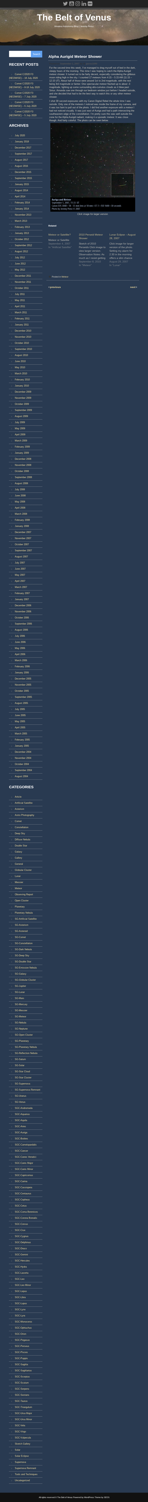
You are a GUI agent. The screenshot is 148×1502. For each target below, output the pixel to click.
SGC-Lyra (20, 1315)
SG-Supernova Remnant (27, 1089)
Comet (18, 821)
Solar (17, 1450)
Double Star (21, 845)
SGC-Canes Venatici (25, 1157)
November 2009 (23, 398)
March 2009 (21, 440)
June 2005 (20, 715)
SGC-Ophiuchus (23, 1327)
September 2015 (23, 178)
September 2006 (23, 623)
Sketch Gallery (22, 1443)
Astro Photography (24, 815)
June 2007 (20, 568)
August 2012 (21, 251)
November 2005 (23, 684)
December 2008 (23, 459)
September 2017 (23, 153)
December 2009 (23, 391)
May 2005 (20, 721)
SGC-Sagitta (21, 1364)
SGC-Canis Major (24, 1163)
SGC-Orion (20, 1334)
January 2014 (22, 208)
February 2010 (22, 379)
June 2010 (20, 361)
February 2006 (22, 666)
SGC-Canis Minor (24, 1169)
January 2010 (22, 385)
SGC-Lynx (20, 1309)
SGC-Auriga (21, 1132)
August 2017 (21, 160)
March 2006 (21, 660)
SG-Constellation (23, 943)
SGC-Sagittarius (23, 1370)
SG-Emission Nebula (26, 967)
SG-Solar (19, 1065)
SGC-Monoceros (23, 1321)
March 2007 (21, 587)
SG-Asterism (21, 925)
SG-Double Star (23, 961)
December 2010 (23, 330)
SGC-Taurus (21, 1401)
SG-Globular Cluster (25, 980)
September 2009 (23, 410)
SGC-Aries (20, 1126)
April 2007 (20, 581)
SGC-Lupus (21, 1303)
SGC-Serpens (22, 1388)
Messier (19, 882)
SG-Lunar (20, 992)
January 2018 (22, 141)
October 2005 (22, 691)
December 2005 (23, 678)
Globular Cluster (23, 870)
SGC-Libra (20, 1297)
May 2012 (20, 269)
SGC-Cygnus (22, 1236)
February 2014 (22, 202)
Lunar (18, 876)
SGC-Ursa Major (23, 1413)
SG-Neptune (21, 1028)
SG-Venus (20, 1102)
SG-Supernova (22, 1083)
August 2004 (21, 776)
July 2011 (20, 294)
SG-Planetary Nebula (26, 1047)
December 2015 (23, 172)
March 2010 (21, 373)
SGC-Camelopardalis (26, 1144)
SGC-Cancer (21, 1150)
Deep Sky (20, 833)
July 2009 (20, 422)
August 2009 (21, 416)
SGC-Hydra (21, 1266)
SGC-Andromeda (23, 1108)
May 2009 (20, 428)
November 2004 (23, 758)
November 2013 (23, 214)
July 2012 (20, 257)
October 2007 (22, 544)
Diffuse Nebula (22, 839)
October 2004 (22, 764)
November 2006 (23, 611)
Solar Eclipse (22, 1456)
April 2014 (20, 196)
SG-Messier (21, 1010)
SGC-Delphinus (23, 1242)
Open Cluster (22, 900)
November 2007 (23, 538)
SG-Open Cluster (24, 1034)
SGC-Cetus (21, 1205)
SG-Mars (19, 998)
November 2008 (23, 465)
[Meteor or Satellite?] (63, 240)
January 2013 (22, 233)
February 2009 (22, 446)
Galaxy (18, 851)
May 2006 (20, 648)
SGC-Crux (20, 1230)
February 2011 (22, 318)
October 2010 (22, 343)
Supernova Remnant (25, 1468)
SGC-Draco (21, 1248)
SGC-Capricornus (24, 1175)
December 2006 (23, 605)
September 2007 (23, 550)
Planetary (20, 906)
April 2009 (20, 434)
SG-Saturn (20, 1059)
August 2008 (21, 483)
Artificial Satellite (23, 803)
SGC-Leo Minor (23, 1285)
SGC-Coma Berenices (26, 1211)
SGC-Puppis (21, 1358)
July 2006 (20, 636)
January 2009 (22, 452)
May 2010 (20, 367)
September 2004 (23, 770)
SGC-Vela (20, 1425)
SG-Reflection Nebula (26, 1053)
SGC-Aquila (21, 1120)
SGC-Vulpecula (23, 1437)
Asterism (19, 809)
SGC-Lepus (21, 1291)
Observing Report (24, 894)
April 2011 (20, 306)
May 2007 (20, 575)
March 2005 (21, 733)
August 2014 (21, 190)
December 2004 (23, 752)
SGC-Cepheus (22, 1199)
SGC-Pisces (21, 1352)
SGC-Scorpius (22, 1376)
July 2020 (20, 135)
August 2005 (21, 703)
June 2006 (20, 642)
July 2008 (20, 489)
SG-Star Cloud (22, 1071)
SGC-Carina (21, 1181)
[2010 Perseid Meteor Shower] (94, 249)
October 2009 (22, 404)
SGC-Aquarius (22, 1114)
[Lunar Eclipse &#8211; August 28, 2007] (124, 249)
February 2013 (22, 227)
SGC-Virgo (20, 1431)
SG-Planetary (22, 1041)
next (133, 287)
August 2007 (21, 556)
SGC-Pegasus (22, 1340)
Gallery (18, 857)
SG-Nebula (20, 1022)
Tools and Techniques (26, 1474)
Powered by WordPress (83, 1497)
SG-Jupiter (20, 986)
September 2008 (23, 477)
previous (55, 287)
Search (36, 54)
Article (18, 796)
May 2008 (20, 501)
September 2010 (23, 349)
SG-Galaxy (20, 973)
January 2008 (22, 526)
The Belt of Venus (74, 17)
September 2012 (23, 245)
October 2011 (22, 288)
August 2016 (21, 166)
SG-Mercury (21, 1004)
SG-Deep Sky (22, 955)
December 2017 (23, 147)
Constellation (21, 827)
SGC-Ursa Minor (23, 1419)
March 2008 (21, 514)
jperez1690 (91, 63)
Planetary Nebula (24, 912)
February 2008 (22, 520)
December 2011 (23, 275)
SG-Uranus (20, 1096)
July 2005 (20, 709)
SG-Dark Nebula (23, 949)
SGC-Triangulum (23, 1407)
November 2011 (23, 282)
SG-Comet (20, 937)
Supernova (20, 1462)
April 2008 (20, 507)
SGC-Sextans (22, 1395)
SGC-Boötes (21, 1138)
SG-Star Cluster (23, 1077)
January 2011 (22, 324)
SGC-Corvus (21, 1224)
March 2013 (21, 221)
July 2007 (20, 562)
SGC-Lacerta (21, 1273)
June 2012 (20, 263)
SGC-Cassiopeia (23, 1187)
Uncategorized (22, 1480)
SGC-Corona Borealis (26, 1218)
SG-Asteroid (21, 931)
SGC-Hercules (22, 1260)
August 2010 (21, 355)
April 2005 (20, 727)
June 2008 (20, 495)
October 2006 (22, 617)
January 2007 (22, 599)
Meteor (65, 277)
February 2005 (22, 739)
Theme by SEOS (102, 1497)
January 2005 (22, 745)
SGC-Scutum (22, 1382)
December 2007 (23, 532)
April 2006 (20, 654)
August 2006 (21, 629)
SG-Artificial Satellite (26, 918)
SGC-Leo (19, 1279)
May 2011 (20, 300)
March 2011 (21, 312)
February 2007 (22, 593)
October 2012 (22, 239)
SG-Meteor (20, 1016)
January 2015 (22, 184)
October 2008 (22, 471)
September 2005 (23, 697)
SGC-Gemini (21, 1254)
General (19, 864)
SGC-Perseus (22, 1346)
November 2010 (23, 337)
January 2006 (22, 672)
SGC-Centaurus (23, 1193)
